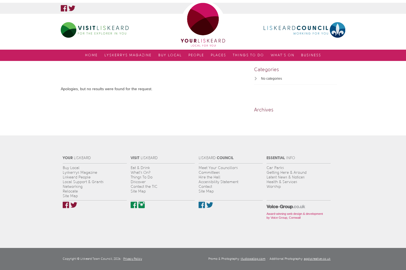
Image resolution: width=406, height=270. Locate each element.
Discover (138, 182)
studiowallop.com (253, 259)
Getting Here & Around (287, 172)
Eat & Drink (140, 168)
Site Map (70, 196)
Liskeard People (77, 177)
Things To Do (141, 177)
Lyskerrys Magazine (80, 172)
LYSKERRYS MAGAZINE (128, 55)
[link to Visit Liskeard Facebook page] (134, 205)
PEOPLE (196, 55)
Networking (73, 187)
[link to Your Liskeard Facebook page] (64, 8)
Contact (205, 187)
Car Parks (275, 168)
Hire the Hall (209, 177)
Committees (209, 172)
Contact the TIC (144, 187)
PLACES (218, 55)
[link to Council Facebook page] (202, 205)
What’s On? (141, 172)
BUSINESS (311, 55)
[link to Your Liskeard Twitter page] (71, 8)
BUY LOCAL (170, 55)
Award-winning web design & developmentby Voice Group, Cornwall (295, 215)
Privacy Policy (132, 259)
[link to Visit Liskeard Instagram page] (141, 205)
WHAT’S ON (282, 55)
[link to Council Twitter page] (209, 205)
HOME (91, 55)
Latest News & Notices (286, 177)
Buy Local (71, 168)
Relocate (70, 191)
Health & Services (282, 182)
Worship (274, 187)
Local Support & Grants (83, 182)
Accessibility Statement (218, 182)
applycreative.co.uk (317, 259)
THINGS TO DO (248, 55)
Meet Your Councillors (218, 168)
